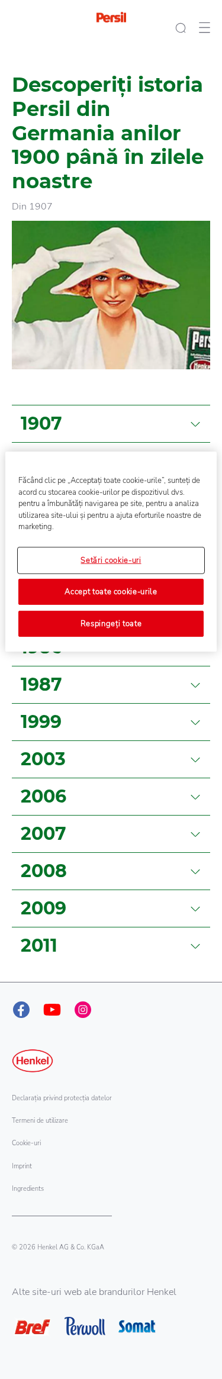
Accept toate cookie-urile (111, 592)
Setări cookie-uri (111, 560)
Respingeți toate (111, 623)
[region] (110, 552)
